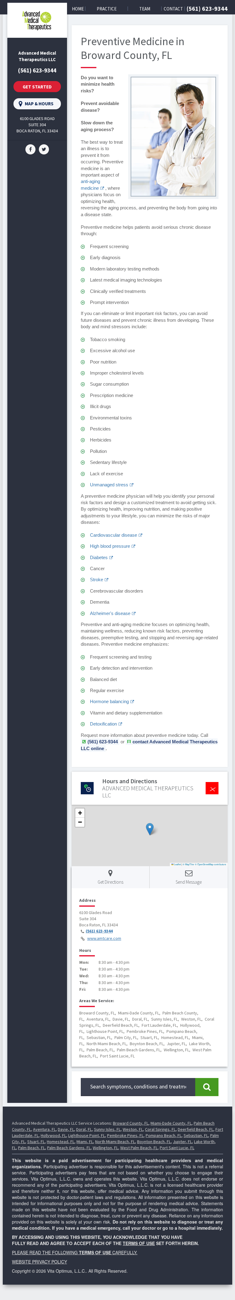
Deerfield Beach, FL (195, 1129)
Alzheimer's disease (110, 613)
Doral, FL (84, 1129)
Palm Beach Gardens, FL (69, 1147)
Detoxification (103, 723)
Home (78, 9)
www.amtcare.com (104, 938)
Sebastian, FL (196, 1135)
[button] (150, 829)
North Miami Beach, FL (115, 1141)
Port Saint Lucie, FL (177, 1147)
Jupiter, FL (182, 1141)
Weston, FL (133, 1129)
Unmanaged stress (109, 484)
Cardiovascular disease (113, 535)
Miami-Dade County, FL (171, 1123)
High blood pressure (110, 546)
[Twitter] (44, 148)
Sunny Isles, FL (107, 1129)
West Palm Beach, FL (139, 1147)
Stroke (96, 579)
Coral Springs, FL (160, 1129)
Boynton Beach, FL (154, 1141)
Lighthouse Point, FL (86, 1135)
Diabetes (99, 557)
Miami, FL (84, 1141)
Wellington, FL (105, 1147)
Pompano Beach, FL (163, 1135)
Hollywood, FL (53, 1135)
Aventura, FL (44, 1129)
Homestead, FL (60, 1141)
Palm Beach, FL (31, 1147)
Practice (107, 9)
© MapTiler (188, 864)
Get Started (37, 87)
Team (144, 9)
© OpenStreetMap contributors (210, 864)
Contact (173, 9)
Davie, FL (66, 1129)
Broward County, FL (130, 1123)
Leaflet (177, 864)
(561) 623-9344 (207, 8)
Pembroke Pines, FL (125, 1135)
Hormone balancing (109, 701)
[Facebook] (30, 148)
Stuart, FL (36, 1141)
